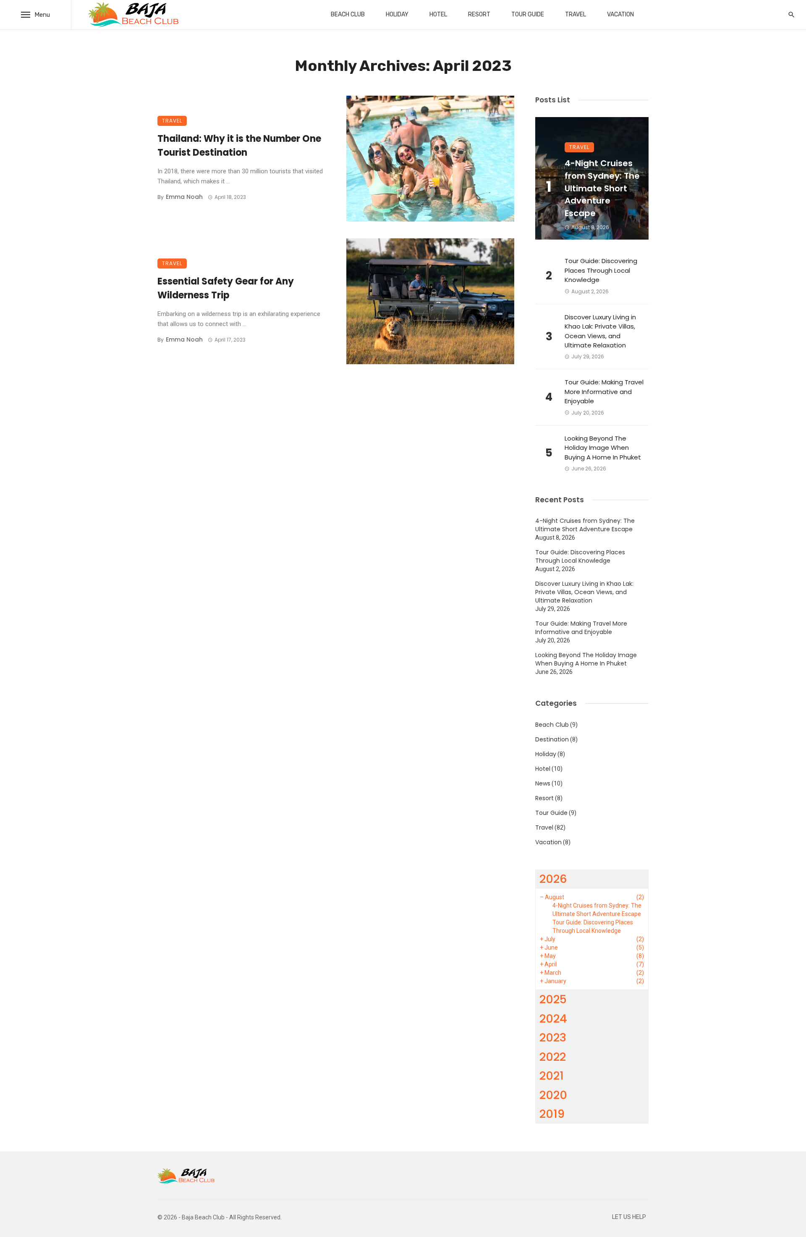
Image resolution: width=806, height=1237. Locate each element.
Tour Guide (527, 14)
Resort (479, 14)
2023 (552, 1037)
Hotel (438, 14)
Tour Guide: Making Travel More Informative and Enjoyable (604, 391)
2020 (553, 1095)
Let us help (629, 1217)
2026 (553, 879)
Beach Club (348, 14)
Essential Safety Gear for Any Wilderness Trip (225, 288)
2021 (551, 1075)
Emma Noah (184, 197)
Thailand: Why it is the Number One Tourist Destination (239, 145)
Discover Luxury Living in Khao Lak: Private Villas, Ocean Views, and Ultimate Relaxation (600, 331)
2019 (552, 1114)
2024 (553, 1018)
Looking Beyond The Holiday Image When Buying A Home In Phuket (603, 448)
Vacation (620, 14)
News (542, 783)
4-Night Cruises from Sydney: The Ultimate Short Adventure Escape (602, 188)
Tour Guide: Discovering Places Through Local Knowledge (601, 270)
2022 (552, 1057)
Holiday (397, 14)
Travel (575, 14)
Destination (552, 739)
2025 (553, 999)
